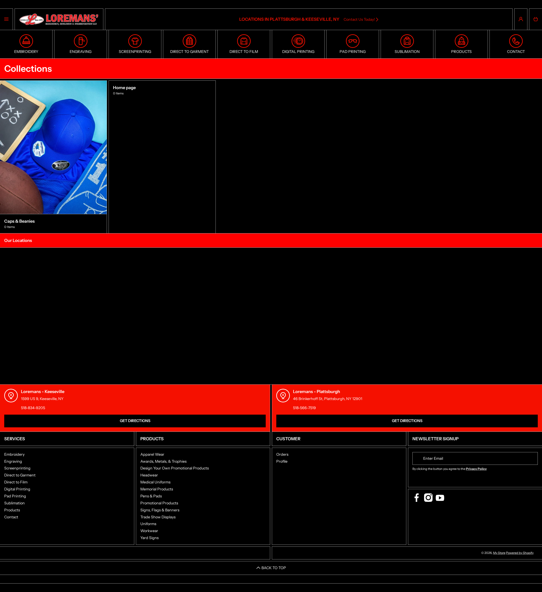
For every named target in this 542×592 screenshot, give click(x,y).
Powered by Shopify (520, 553)
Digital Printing (17, 489)
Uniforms (148, 524)
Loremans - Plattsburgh (316, 391)
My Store (499, 553)
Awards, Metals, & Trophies (163, 461)
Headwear (149, 475)
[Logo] (59, 19)
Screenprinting (17, 468)
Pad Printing (15, 496)
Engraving (13, 461)
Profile (282, 461)
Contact (11, 517)
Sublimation (14, 503)
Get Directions (135, 420)
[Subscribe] (532, 458)
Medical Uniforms (155, 482)
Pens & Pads (151, 496)
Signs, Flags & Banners (159, 510)
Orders (282, 454)
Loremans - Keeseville (42, 391)
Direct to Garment (20, 475)
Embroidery (14, 454)
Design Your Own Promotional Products (174, 468)
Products (12, 510)
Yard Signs (149, 537)
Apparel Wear (152, 454)
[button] (535, 19)
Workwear (149, 531)
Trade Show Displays (158, 517)
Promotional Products (159, 503)
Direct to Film (16, 482)
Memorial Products (156, 489)
